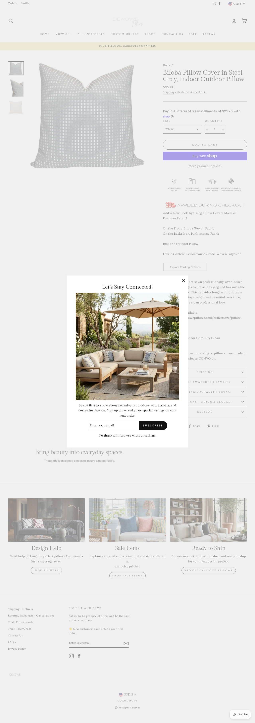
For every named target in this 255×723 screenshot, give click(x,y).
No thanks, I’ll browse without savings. (127, 435)
